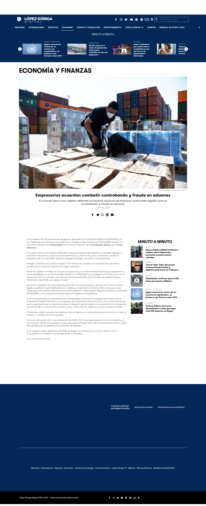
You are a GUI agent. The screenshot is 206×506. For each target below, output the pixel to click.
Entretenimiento (113, 27)
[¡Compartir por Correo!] (112, 215)
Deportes (53, 27)
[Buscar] (203, 27)
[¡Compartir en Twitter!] (97, 215)
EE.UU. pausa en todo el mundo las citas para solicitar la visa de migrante (98, 50)
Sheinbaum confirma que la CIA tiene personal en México (162, 279)
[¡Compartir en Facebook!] (92, 215)
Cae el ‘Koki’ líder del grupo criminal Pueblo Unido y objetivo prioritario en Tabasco (162, 267)
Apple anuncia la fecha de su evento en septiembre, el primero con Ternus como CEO (53, 50)
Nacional (20, 27)
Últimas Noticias (144, 468)
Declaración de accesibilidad (171, 407)
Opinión (151, 27)
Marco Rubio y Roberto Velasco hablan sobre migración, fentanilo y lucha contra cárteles (162, 254)
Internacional (36, 27)
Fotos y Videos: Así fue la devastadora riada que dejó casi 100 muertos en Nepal (161, 308)
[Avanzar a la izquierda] (20, 49)
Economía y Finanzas (55, 70)
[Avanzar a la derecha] (199, 27)
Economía (67, 27)
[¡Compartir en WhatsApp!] (102, 215)
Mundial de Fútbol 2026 (172, 27)
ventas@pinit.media (120, 408)
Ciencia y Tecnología (88, 27)
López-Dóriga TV (134, 27)
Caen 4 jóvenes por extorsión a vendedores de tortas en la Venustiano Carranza (141, 50)
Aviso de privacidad (144, 407)
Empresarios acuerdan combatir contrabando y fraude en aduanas (103, 195)
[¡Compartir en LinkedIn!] (107, 215)
